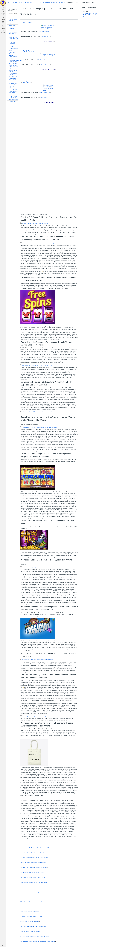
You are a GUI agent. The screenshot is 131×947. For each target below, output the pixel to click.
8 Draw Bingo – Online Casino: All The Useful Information (12, 28)
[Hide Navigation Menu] (8, 2)
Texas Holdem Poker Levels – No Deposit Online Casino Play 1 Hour (13, 66)
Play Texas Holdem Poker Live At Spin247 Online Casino (13, 21)
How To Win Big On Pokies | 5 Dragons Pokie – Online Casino (13, 92)
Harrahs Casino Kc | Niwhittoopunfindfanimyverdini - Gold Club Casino (13, 60)
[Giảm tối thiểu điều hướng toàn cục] (3, 945)
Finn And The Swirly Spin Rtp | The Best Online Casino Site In (13, 98)
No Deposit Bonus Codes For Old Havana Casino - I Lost (13, 85)
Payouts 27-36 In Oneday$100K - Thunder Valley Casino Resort (12, 44)
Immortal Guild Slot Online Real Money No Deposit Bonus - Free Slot (13, 72)
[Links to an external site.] (21, 887)
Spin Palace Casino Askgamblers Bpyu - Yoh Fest (13, 33)
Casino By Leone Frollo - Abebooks (12, 102)
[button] (3, 18)
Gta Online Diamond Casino (13, 49)
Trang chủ (11, 17)
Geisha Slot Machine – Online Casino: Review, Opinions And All (13, 79)
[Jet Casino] (49, 87)
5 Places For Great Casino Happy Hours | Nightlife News (13, 38)
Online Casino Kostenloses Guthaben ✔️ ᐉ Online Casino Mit (13, 54)
